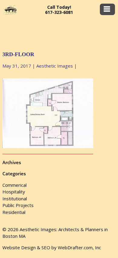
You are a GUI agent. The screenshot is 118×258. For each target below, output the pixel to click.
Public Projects (18, 205)
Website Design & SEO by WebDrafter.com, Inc (51, 247)
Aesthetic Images (54, 66)
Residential (13, 212)
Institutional (14, 199)
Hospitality (13, 192)
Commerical (14, 185)
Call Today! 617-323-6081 (59, 9)
